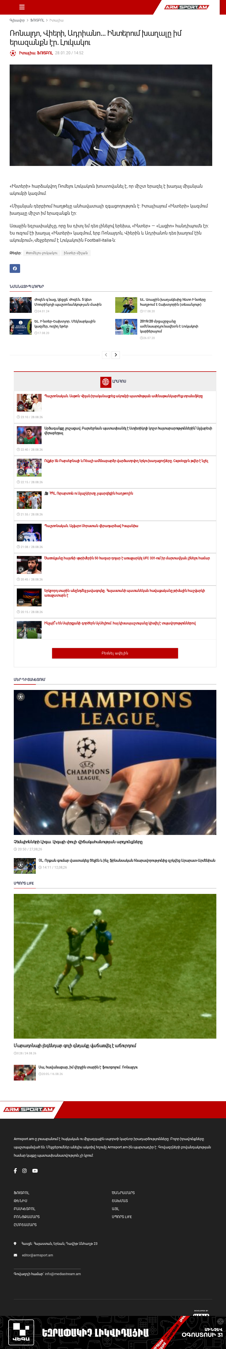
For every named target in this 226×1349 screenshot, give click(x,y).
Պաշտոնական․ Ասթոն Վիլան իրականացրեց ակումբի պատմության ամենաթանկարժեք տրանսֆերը (123, 396)
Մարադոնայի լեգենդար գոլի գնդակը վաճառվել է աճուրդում (75, 1045)
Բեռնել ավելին (115, 653)
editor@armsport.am (37, 1255)
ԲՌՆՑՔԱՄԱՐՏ (27, 1217)
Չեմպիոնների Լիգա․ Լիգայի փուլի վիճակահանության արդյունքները (78, 841)
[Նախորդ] (106, 355)
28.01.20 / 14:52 (69, 53)
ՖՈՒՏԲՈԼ (37, 20)
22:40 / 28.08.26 (31, 450)
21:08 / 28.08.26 (31, 547)
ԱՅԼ (115, 1209)
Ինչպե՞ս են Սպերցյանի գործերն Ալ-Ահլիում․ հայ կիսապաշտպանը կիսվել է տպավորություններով (120, 623)
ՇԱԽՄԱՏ (120, 1201)
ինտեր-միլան (76, 253)
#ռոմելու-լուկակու (42, 253)
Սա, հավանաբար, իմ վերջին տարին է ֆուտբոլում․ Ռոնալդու (88, 1067)
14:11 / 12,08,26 (54, 867)
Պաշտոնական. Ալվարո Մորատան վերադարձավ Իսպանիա (91, 526)
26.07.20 (149, 338)
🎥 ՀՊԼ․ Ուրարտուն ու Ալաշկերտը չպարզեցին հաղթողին (88, 493)
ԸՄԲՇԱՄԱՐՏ (25, 1225)
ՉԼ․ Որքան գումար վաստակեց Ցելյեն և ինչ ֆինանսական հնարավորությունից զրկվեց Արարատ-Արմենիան (127, 860)
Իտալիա (57, 20)
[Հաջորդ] (116, 355)
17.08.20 (149, 311)
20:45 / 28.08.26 (31, 579)
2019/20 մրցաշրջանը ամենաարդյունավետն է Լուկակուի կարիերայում (169, 326)
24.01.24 (43, 311)
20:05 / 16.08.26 (52, 1074)
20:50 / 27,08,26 (29, 849)
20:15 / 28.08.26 (31, 612)
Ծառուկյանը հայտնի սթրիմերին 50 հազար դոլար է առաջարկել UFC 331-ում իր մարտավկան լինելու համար (127, 558)
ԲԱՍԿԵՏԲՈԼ (24, 1209)
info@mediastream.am (63, 1274)
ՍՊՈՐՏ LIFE (122, 1217)
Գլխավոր (17, 20)
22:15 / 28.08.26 (31, 482)
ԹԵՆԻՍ (20, 1201)
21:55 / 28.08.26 (31, 514)
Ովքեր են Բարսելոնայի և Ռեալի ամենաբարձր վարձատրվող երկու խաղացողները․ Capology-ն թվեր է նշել (126, 461)
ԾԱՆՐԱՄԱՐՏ (123, 1193)
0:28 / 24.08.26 (26, 1053)
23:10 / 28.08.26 (31, 417)
